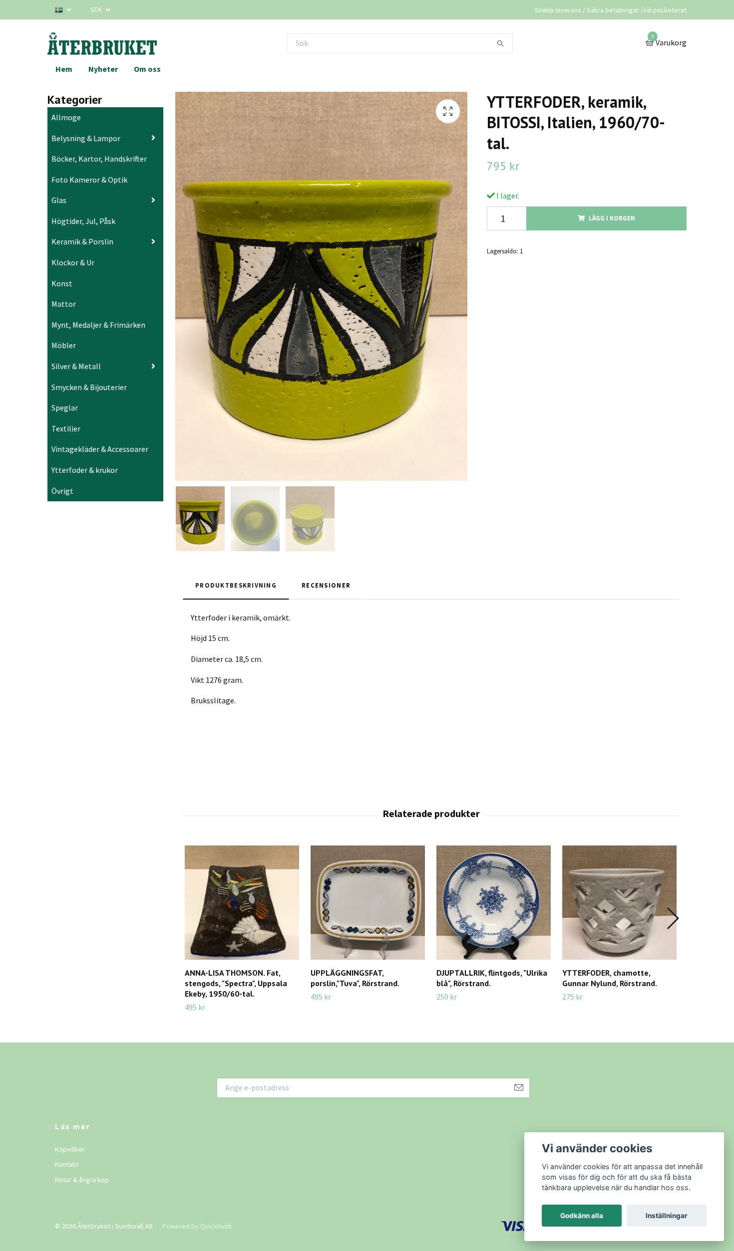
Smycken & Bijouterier (89, 387)
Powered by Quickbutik (197, 1226)
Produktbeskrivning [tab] (236, 585)
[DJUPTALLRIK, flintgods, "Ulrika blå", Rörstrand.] (493, 902)
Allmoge (66, 117)
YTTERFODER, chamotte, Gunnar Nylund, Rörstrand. (609, 978)
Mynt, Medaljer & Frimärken (98, 325)
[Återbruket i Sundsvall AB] (102, 43)
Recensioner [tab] (326, 585)
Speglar (64, 408)
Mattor (63, 304)
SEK (96, 9)
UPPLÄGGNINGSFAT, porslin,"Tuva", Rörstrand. (355, 978)
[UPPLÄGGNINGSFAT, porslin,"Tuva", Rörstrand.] (368, 902)
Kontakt (66, 1164)
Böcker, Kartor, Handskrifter (99, 159)
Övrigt (62, 491)
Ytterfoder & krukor (84, 470)
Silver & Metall (76, 366)
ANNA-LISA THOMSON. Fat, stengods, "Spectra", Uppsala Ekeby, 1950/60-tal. (236, 983)
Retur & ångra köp (82, 1179)
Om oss (147, 69)
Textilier (65, 428)
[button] (672, 918)
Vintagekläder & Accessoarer (99, 449)
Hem (63, 69)
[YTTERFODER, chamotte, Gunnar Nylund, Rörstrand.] (619, 902)
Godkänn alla (581, 1216)
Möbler (63, 345)
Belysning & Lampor (85, 138)
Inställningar (667, 1216)
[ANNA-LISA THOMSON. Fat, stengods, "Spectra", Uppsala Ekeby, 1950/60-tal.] (242, 902)
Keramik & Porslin (82, 241)
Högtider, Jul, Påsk (83, 221)
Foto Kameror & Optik (89, 180)
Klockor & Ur (72, 262)
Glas (58, 200)
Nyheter (103, 69)
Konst (61, 283)
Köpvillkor (70, 1149)
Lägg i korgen (612, 218)
